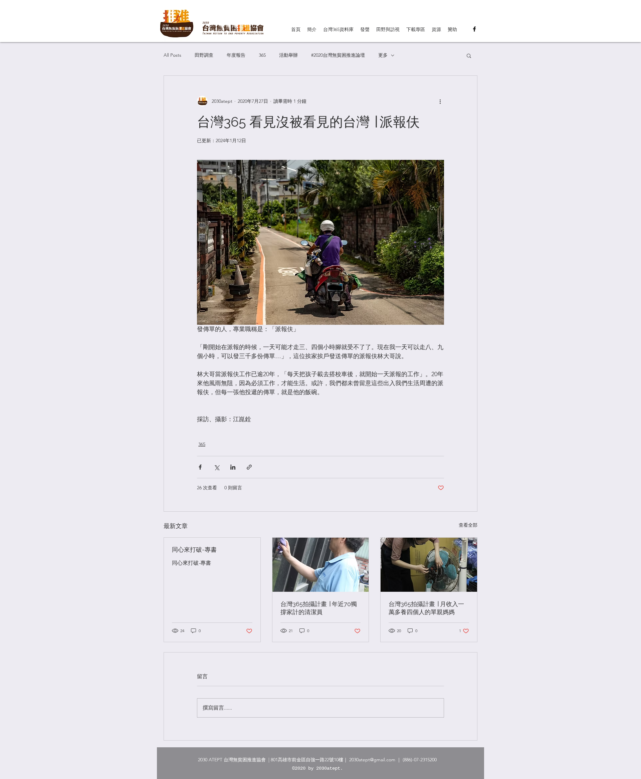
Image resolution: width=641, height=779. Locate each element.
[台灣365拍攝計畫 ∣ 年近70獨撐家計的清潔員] (320, 565)
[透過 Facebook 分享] (200, 467)
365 (262, 55)
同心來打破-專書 (194, 549)
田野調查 (204, 55)
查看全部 (468, 525)
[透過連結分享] (249, 467)
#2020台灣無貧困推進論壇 (338, 55)
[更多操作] (440, 101)
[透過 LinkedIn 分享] (233, 467)
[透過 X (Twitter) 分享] (216, 467)
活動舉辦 (288, 55)
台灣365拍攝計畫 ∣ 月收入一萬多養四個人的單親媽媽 (426, 607)
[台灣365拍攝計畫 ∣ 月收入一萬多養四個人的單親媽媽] (429, 565)
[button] (469, 55)
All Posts (172, 55)
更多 (383, 55)
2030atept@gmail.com (372, 760)
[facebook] (474, 29)
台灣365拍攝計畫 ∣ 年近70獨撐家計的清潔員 (318, 607)
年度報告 (236, 55)
